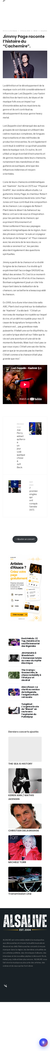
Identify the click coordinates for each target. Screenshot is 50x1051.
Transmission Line (19, 893)
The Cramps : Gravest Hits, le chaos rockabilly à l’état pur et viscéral (31, 675)
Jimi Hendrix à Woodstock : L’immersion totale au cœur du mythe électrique (31, 657)
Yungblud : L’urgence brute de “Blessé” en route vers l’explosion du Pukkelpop (30, 710)
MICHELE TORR (17, 862)
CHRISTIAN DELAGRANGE (23, 830)
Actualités (44, 31)
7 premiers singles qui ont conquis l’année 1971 (33, 496)
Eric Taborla (13, 31)
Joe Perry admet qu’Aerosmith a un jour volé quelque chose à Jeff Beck (21, 446)
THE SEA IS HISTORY (20, 763)
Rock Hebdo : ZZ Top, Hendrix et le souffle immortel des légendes (30, 642)
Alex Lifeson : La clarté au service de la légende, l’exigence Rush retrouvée (30, 692)
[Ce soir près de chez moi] (43, 1042)
